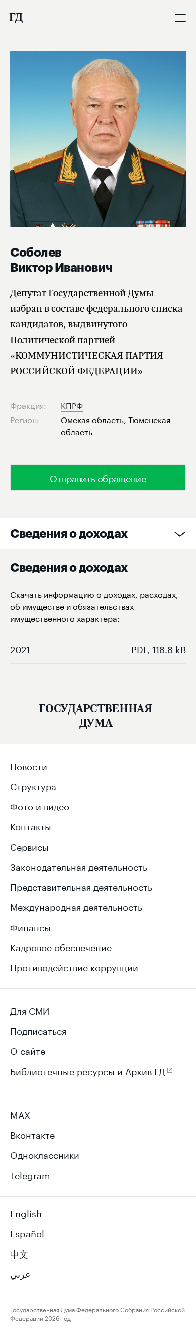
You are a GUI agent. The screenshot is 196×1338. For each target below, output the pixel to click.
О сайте (27, 1050)
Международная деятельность (76, 906)
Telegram (30, 1174)
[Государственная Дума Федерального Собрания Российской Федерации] (16, 18)
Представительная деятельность (81, 886)
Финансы (30, 926)
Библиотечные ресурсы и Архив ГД (87, 1070)
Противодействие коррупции (74, 966)
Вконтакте (32, 1134)
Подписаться (38, 1030)
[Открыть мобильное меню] (180, 18)
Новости (28, 765)
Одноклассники (44, 1154)
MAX (20, 1114)
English (26, 1212)
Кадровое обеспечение (61, 946)
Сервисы (29, 846)
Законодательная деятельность (78, 866)
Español (27, 1232)
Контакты (30, 825)
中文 (19, 1252)
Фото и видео (39, 805)
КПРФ (72, 404)
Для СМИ (29, 1009)
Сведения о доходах (69, 534)
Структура (33, 785)
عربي (20, 1273)
